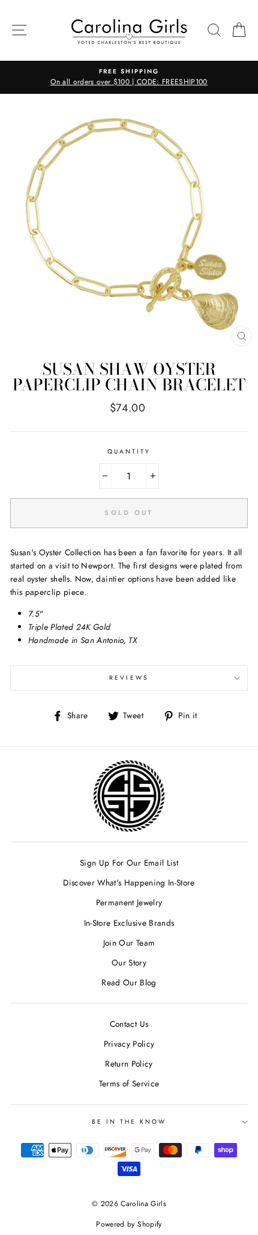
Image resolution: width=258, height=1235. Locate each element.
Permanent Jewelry (129, 902)
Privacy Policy (129, 1044)
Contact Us (129, 1024)
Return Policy (128, 1064)
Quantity (129, 451)
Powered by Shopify (128, 1224)
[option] (129, 77)
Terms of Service (129, 1083)
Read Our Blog (128, 982)
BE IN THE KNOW (129, 1121)
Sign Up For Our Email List (129, 863)
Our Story (129, 962)
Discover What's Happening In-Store (129, 882)
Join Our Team (129, 943)
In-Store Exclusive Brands (129, 923)
